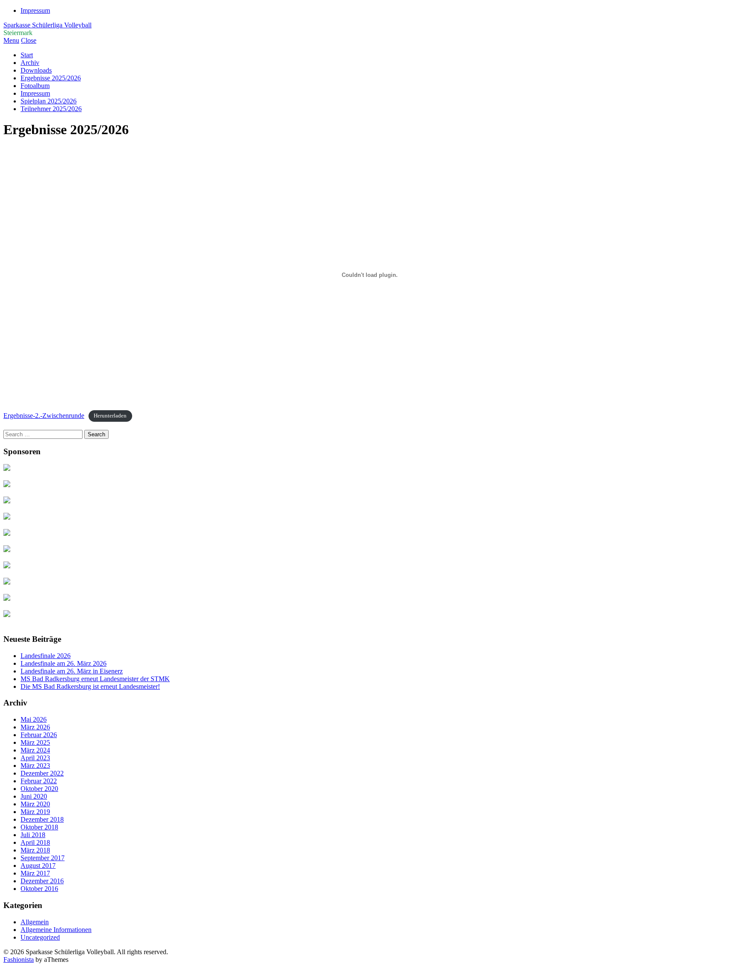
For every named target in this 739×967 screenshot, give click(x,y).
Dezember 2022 (42, 773)
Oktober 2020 (39, 788)
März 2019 (35, 811)
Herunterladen (110, 416)
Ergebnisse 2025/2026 (51, 78)
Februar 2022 (39, 781)
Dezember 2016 (42, 881)
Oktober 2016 (39, 888)
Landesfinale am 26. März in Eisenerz (72, 671)
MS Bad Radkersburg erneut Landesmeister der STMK (95, 678)
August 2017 (38, 865)
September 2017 (43, 857)
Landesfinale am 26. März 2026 (63, 663)
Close (28, 40)
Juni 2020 (34, 796)
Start (27, 55)
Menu (11, 40)
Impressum (35, 10)
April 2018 (35, 842)
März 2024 (35, 750)
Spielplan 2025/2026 (49, 101)
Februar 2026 (39, 734)
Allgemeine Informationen (56, 929)
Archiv (30, 62)
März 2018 (35, 850)
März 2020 (35, 804)
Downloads (36, 70)
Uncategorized (40, 937)
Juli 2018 (33, 834)
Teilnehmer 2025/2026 (51, 108)
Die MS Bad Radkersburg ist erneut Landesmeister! (90, 686)
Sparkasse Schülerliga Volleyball (47, 25)
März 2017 (35, 873)
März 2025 (35, 742)
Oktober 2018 (39, 827)
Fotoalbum (35, 85)
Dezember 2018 (42, 819)
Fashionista (18, 959)
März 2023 (35, 765)
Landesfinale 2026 (46, 655)
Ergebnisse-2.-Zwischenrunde (43, 415)
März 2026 (35, 727)
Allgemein (35, 922)
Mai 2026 (34, 719)
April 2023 (35, 757)
